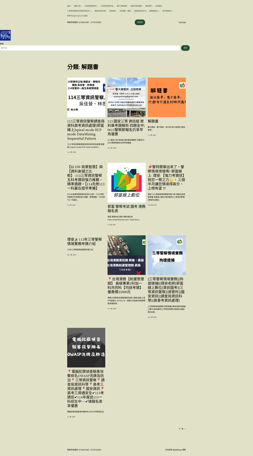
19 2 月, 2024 (112, 309)
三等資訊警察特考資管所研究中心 (79, 11)
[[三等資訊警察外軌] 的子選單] (114, 6)
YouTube (182, 22)
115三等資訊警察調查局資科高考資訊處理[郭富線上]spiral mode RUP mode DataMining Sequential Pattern (86, 130)
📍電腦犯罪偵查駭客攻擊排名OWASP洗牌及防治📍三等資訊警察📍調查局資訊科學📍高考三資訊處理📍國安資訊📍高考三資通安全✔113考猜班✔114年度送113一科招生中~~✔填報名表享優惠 (86, 388)
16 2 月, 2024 (152, 317)
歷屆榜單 (112, 11)
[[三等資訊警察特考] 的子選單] (97, 6)
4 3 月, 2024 (152, 135)
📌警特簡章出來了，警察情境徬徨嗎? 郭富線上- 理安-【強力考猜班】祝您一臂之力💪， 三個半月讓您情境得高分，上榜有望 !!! (166, 177)
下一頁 (182, 429)
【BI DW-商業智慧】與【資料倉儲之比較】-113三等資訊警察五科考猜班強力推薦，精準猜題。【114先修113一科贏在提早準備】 (86, 177)
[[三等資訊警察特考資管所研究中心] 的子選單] (91, 10)
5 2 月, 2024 (71, 417)
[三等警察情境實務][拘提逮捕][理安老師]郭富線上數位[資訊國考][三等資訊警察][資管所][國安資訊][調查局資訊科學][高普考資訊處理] (166, 290)
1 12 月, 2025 (71, 152)
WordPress (177, 450)
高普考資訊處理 (136, 6)
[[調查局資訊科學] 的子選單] (106, 10)
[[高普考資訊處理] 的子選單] (142, 6)
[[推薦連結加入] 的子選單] (159, 10)
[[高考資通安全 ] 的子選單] (173, 10)
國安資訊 (148, 6)
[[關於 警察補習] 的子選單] (127, 6)
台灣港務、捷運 (125, 11)
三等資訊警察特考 (90, 6)
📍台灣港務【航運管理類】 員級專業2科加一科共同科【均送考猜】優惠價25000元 (126, 285)
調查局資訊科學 (100, 11)
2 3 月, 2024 (112, 225)
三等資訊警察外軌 (107, 6)
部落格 (140, 22)
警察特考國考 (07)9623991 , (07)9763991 (84, 22)
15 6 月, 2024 (112, 148)
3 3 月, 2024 (71, 205)
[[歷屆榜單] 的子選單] (116, 10)
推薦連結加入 (154, 11)
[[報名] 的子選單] (71, 6)
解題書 (153, 121)
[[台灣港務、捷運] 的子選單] (131, 10)
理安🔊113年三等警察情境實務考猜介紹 (84, 241)
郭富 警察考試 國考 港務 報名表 (126, 208)
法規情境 (158, 6)
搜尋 (2, 44)
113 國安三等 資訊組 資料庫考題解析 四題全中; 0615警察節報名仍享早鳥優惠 (126, 127)
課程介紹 (77, 6)
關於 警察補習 (122, 6)
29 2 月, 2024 (152, 205)
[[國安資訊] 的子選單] (152, 6)
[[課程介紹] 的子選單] (81, 6)
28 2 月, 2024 (71, 255)
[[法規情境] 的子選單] (162, 6)
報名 (68, 6)
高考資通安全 (167, 11)
